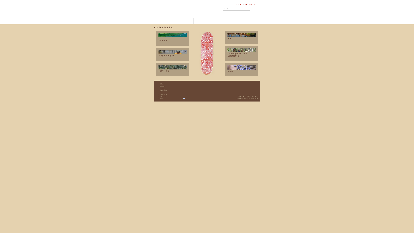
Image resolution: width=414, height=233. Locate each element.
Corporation (226, 21)
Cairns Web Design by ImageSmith (247, 98)
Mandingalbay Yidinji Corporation (237, 54)
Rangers (186, 21)
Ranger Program (166, 55)
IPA (213, 21)
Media (252, 21)
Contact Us (252, 4)
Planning (173, 21)
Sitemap (238, 4)
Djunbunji (166, 8)
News (245, 4)
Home (161, 21)
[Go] (253, 9)
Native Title (200, 21)
